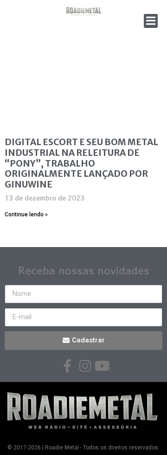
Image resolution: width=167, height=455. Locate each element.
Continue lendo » (26, 214)
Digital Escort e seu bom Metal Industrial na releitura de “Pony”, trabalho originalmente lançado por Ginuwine (81, 163)
